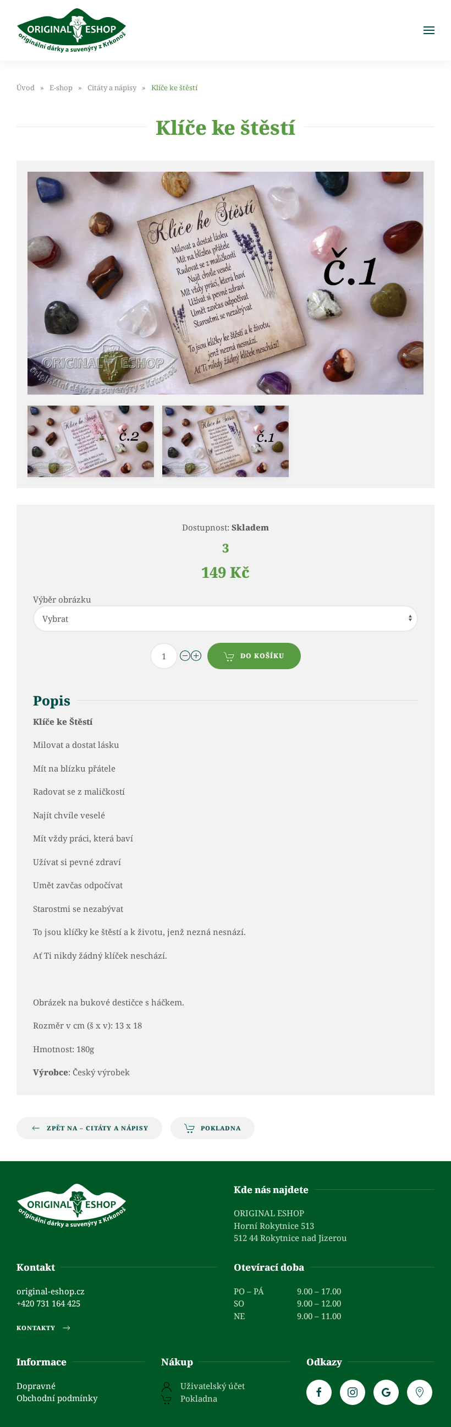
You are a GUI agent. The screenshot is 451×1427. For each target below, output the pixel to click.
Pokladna (221, 1128)
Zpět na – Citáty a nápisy (97, 1128)
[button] (429, 30)
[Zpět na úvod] (71, 30)
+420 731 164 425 (48, 1303)
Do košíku (262, 655)
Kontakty (36, 1328)
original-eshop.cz (50, 1291)
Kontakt (35, 1267)
